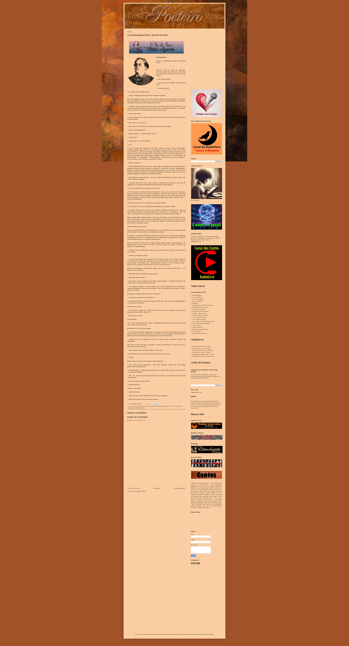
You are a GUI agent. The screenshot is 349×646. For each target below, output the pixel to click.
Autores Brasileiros (197, 297)
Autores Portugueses (197, 301)
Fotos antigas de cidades (198, 309)
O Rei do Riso (177, 406)
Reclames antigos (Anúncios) (199, 333)
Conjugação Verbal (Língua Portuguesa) (202, 305)
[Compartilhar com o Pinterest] (157, 404)
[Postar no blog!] (152, 404)
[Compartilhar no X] (154, 404)
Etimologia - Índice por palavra (200, 307)
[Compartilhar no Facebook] (156, 404)
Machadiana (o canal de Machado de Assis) (203, 356)
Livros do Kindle (196, 325)
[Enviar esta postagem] (147, 403)
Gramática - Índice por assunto (200, 315)
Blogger (211, 634)
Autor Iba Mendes (196, 295)
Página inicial (156, 488)
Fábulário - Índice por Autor (199, 313)
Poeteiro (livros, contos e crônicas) (201, 352)
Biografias (195, 303)
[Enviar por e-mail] (151, 404)
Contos (158, 406)
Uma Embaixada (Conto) (139, 408)
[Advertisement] (156, 473)
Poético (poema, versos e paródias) (201, 348)
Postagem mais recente (134, 488)
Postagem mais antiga (179, 488)
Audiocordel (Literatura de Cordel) (201, 346)
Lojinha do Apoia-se (197, 327)
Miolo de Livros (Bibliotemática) (200, 329)
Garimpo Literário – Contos (167, 406)
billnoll (199, 634)
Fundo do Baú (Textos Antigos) (200, 311)
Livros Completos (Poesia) (199, 317)
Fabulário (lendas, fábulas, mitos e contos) (203, 354)
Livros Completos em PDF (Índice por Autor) (203, 321)
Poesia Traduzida (196, 331)
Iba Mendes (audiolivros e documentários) (203, 350)
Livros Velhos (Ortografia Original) (201, 323)
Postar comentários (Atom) (139, 491)
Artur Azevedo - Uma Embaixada (149, 406)
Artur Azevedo (137, 406)
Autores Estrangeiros (197, 299)
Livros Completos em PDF (199, 319)
